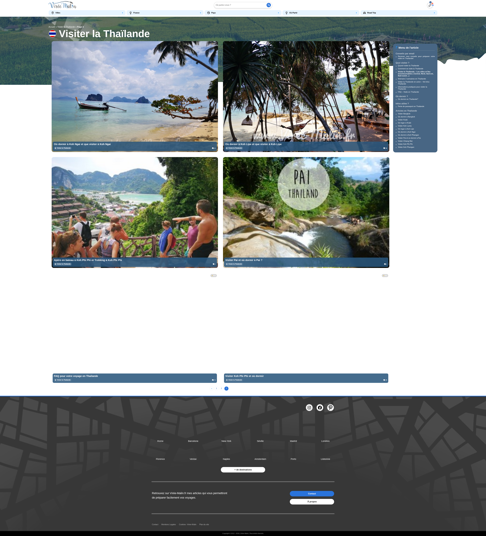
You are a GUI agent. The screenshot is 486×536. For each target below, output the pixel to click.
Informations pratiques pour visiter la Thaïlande (412, 88)
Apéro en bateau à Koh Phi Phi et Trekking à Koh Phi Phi (88, 260)
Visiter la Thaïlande (66, 27)
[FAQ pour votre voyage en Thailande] (135, 328)
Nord (423, 74)
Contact (312, 493)
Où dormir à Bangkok (406, 117)
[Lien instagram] (309, 407)
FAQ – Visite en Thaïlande (408, 92)
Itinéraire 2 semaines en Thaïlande (412, 79)
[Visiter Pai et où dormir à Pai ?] (306, 212)
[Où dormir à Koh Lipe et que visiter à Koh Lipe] (306, 96)
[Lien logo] (97, 5)
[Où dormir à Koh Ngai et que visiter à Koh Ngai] (135, 96)
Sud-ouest (402, 76)
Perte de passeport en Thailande (411, 106)
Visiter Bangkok (404, 114)
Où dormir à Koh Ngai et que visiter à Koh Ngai (82, 144)
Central (417, 74)
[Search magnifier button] (269, 5)
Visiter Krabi (403, 120)
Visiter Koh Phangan (406, 147)
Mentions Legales (168, 524)
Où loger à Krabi (404, 123)
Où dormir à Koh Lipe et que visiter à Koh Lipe (253, 144)
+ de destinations (243, 470)
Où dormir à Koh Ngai (406, 132)
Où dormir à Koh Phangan (408, 135)
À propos (312, 501)
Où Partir (293, 13)
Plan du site (204, 524)
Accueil (52, 27)
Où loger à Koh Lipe (406, 129)
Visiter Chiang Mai (405, 141)
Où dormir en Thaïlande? (408, 99)
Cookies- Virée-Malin (187, 524)
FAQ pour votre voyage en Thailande (76, 376)
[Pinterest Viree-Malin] (330, 407)
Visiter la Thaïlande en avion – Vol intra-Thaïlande (414, 83)
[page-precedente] (211, 388)
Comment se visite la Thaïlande (410, 69)
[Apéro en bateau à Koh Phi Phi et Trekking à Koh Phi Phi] (135, 212)
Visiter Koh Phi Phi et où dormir (244, 376)
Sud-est (429, 74)
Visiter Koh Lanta (405, 126)
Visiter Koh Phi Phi (405, 144)
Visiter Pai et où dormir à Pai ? (243, 260)
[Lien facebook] (320, 407)
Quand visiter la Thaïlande (408, 66)
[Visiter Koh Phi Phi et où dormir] (306, 328)
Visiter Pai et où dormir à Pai (409, 138)
